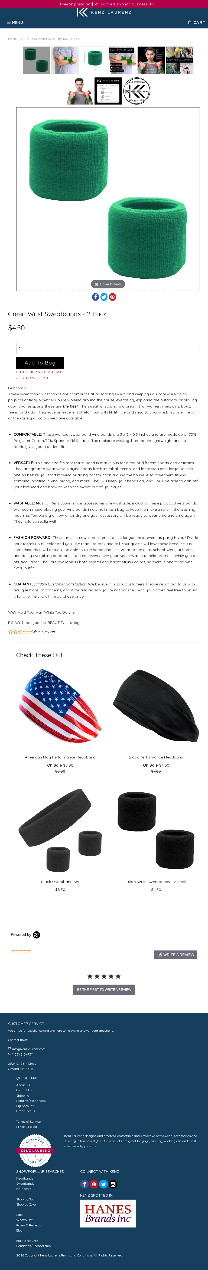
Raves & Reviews (28, 1225)
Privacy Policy (26, 1127)
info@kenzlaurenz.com (29, 1049)
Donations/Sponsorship (33, 1246)
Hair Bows (23, 1189)
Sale (19, 1215)
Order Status (25, 1111)
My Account (25, 1106)
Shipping (22, 1095)
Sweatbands (25, 1183)
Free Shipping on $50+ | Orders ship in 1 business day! (108, 4)
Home (12, 39)
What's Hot (24, 1220)
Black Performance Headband (156, 757)
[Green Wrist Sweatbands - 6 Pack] (65, 60)
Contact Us (24, 1090)
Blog (19, 1230)
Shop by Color (26, 1204)
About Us (23, 1085)
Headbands (24, 1178)
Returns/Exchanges (31, 1101)
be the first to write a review (104, 990)
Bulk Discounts (27, 1241)
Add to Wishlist (32, 377)
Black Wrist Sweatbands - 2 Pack (156, 881)
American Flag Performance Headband (60, 757)
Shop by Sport (26, 1199)
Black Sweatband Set (60, 881)
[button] (175, 954)
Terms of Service (28, 1121)
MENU (17, 22)
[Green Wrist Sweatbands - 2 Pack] (36, 60)
